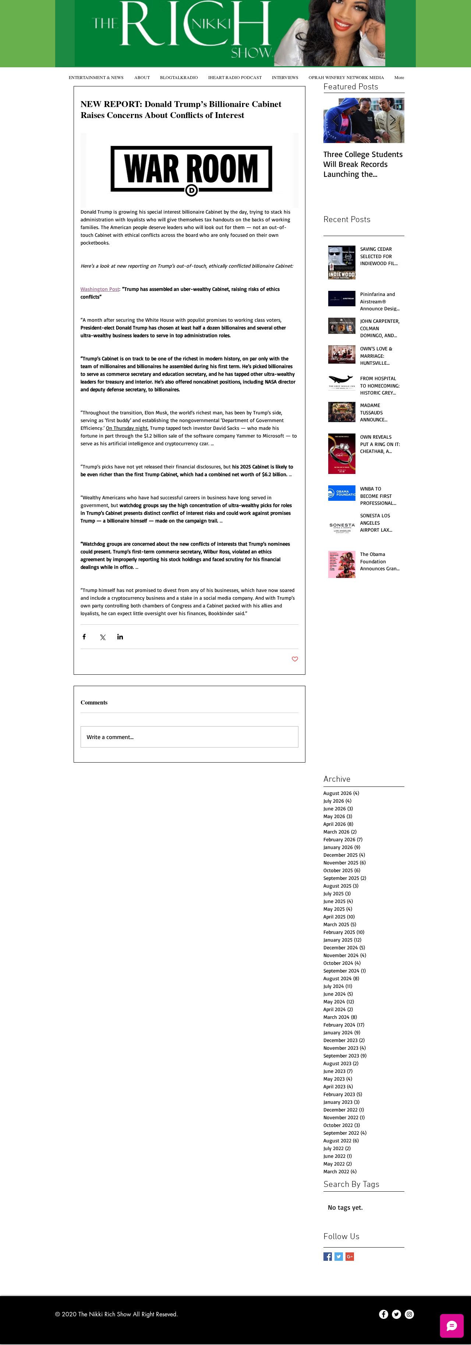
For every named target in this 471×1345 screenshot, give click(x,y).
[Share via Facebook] (84, 636)
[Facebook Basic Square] (327, 1256)
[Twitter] (396, 1314)
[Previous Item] (335, 120)
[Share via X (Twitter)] (102, 636)
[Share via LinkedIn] (120, 636)
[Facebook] (383, 1314)
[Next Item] (392, 120)
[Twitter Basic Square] (338, 1256)
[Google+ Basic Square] (350, 1256)
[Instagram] (409, 1314)
